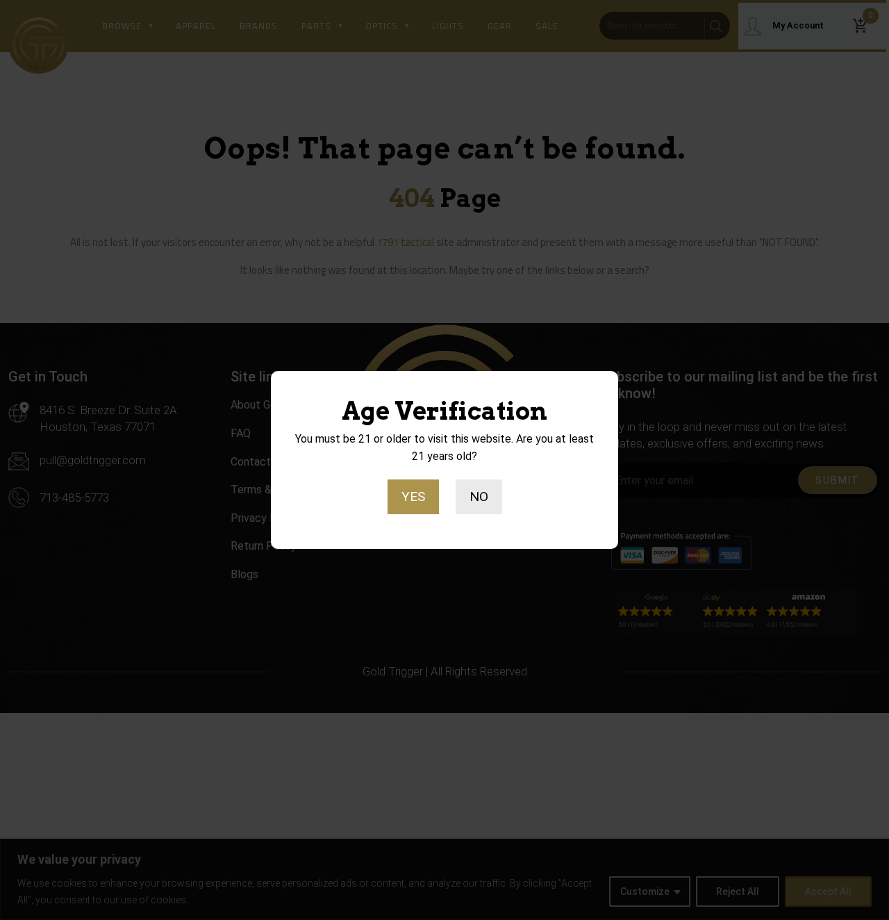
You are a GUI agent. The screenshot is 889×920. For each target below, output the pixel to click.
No (479, 496)
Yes (413, 496)
